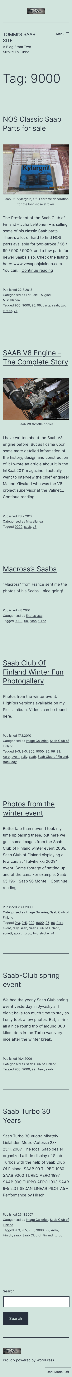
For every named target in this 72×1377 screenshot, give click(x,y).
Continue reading (37, 270)
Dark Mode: (55, 1372)
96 (33, 305)
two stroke (41, 933)
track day (10, 762)
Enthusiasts (34, 616)
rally (24, 756)
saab (55, 305)
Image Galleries (37, 741)
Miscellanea (11, 300)
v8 (34, 527)
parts (46, 305)
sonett (7, 933)
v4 (15, 311)
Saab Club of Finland (53, 756)
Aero (6, 756)
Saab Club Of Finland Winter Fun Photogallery (33, 672)
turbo (42, 621)
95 (47, 751)
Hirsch (7, 1235)
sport (18, 933)
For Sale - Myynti (38, 295)
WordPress (45, 1360)
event (16, 756)
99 (39, 305)
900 (18, 305)
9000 (26, 305)
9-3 (17, 751)
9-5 (24, 751)
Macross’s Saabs (30, 569)
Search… (10, 1291)
